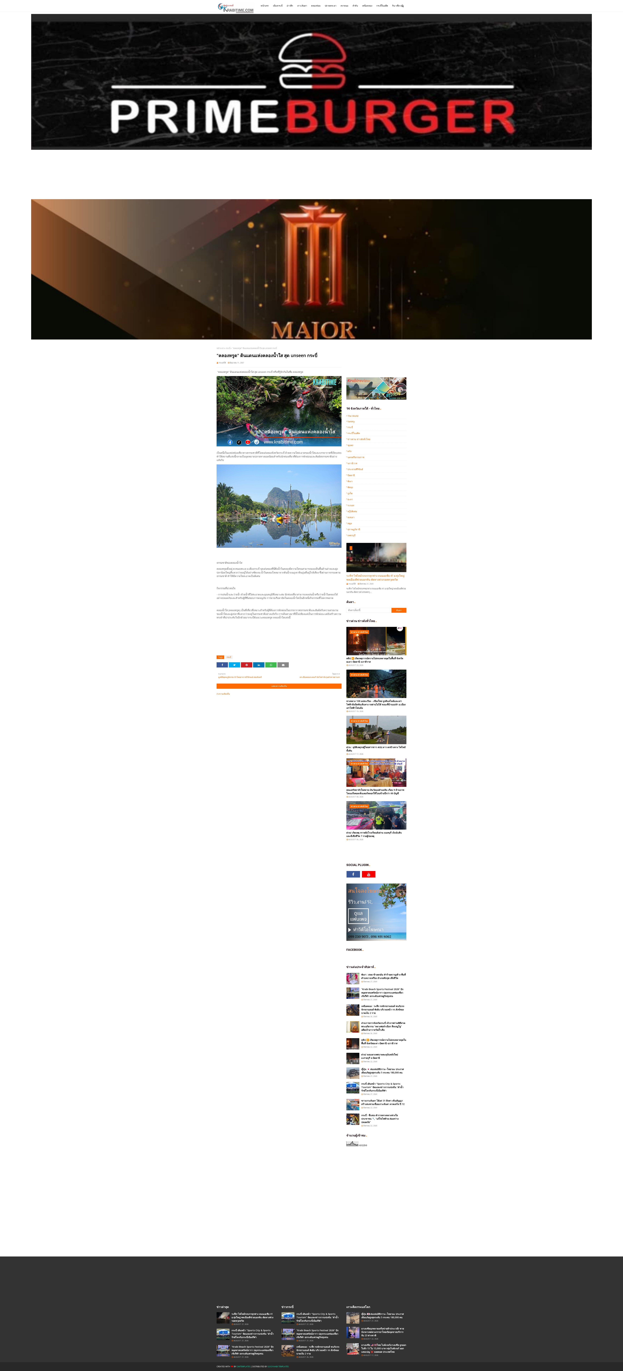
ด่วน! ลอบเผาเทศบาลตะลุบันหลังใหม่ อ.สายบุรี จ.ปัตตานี (379, 1056)
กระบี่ (228, 348)
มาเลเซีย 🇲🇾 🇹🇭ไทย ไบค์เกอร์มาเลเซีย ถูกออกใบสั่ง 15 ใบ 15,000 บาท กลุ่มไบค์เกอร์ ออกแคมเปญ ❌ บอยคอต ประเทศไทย (383, 1348)
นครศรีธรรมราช (356, 457)
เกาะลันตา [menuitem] (302, 6)
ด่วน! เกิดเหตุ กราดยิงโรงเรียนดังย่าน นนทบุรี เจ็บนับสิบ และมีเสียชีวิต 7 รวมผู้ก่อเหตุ (374, 834)
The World (353, 415)
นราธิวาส (352, 463)
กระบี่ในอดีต (354, 433)
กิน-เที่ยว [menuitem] (396, 6)
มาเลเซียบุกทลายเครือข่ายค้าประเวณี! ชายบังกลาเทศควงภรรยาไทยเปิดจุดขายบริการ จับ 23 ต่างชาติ (382, 1332)
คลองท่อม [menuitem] (316, 6)
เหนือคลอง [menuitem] (367, 6)
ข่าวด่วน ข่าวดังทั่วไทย (359, 439)
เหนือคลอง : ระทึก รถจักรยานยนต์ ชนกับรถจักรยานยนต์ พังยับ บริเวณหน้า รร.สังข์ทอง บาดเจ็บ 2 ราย (382, 1009)
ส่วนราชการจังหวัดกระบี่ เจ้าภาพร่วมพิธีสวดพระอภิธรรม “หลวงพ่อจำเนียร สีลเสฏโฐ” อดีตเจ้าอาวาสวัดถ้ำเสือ (383, 1026)
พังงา (350, 481)
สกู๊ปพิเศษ (352, 511)
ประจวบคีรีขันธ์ (355, 469)
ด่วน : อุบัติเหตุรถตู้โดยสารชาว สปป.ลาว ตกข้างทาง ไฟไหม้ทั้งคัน (376, 749)
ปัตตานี (351, 475)
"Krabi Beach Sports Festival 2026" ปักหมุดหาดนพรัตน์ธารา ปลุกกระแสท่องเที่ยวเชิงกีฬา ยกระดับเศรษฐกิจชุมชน (382, 993)
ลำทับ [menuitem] (355, 6)
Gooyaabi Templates (278, 1366)
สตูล (350, 523)
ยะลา (350, 499)
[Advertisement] (311, 175)
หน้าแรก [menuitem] (265, 6)
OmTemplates (243, 1366)
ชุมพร (350, 445)
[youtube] (369, 874)
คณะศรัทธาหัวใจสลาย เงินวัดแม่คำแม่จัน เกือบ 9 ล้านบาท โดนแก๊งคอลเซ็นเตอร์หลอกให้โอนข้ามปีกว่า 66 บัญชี (375, 791)
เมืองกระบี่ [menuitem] (278, 6)
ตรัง (349, 451)
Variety (351, 421)
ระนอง (351, 505)
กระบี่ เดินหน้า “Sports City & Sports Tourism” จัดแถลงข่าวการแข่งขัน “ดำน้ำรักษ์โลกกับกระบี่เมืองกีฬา (382, 1087)
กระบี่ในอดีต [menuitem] (382, 6)
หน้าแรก (220, 348)
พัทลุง (350, 487)
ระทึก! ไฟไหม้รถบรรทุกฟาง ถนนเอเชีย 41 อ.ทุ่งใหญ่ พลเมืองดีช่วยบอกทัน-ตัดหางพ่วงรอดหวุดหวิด (375, 577)
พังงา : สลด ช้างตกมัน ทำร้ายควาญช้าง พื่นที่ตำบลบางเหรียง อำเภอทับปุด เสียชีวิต (383, 976)
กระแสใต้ (222, 362)
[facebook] (353, 874)
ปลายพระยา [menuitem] (330, 6)
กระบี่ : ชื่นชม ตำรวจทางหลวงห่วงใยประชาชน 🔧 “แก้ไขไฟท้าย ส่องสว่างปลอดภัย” (380, 1119)
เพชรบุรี (351, 535)
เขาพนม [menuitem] (344, 6)
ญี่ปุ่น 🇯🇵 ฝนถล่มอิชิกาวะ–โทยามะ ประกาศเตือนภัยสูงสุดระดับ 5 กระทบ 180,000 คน (382, 1071)
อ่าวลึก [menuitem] (290, 6)
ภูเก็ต (350, 493)
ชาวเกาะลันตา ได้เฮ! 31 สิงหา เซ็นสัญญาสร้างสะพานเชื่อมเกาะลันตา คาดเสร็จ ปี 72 (382, 1102)
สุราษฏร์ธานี (354, 529)
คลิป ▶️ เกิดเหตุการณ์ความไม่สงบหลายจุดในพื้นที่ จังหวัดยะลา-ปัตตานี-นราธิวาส (374, 660)
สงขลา (351, 517)
